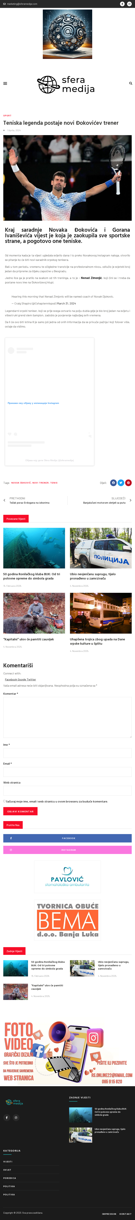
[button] (5, 83)
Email (7, 763)
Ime (6, 744)
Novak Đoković (21, 482)
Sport (7, 115)
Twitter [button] (31, 679)
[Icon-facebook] (122, 4)
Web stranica (11, 782)
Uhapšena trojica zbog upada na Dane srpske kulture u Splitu (97, 641)
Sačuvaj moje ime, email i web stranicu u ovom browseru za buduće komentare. (57, 801)
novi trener (40, 482)
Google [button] (22, 679)
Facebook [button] (11, 679)
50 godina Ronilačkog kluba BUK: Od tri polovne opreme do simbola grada (31, 576)
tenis (54, 482)
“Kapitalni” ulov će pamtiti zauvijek (28, 639)
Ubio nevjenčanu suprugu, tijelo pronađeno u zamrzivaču (93, 576)
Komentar (10, 693)
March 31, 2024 (66, 303)
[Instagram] (129, 4)
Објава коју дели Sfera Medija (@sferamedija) (49, 460)
